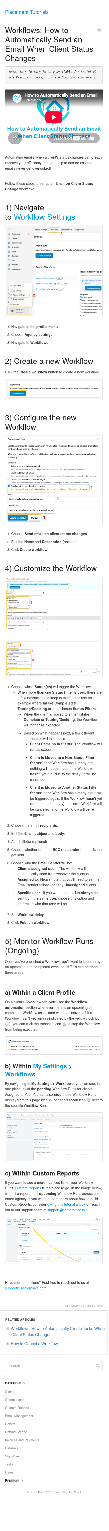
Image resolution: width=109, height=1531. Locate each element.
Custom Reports (28, 1187)
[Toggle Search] (98, 1366)
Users (9, 1472)
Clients (10, 1391)
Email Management (19, 1415)
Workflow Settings (44, 216)
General (10, 1423)
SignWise (12, 1456)
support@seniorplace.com (26, 1287)
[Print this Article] (99, 30)
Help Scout (74, 1492)
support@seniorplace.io (66, 1209)
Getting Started (16, 1431)
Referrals (11, 1448)
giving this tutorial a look (66, 1204)
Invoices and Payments (22, 1439)
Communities (14, 1399)
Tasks (9, 1464)
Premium (12, 1480)
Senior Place (37, 1492)
